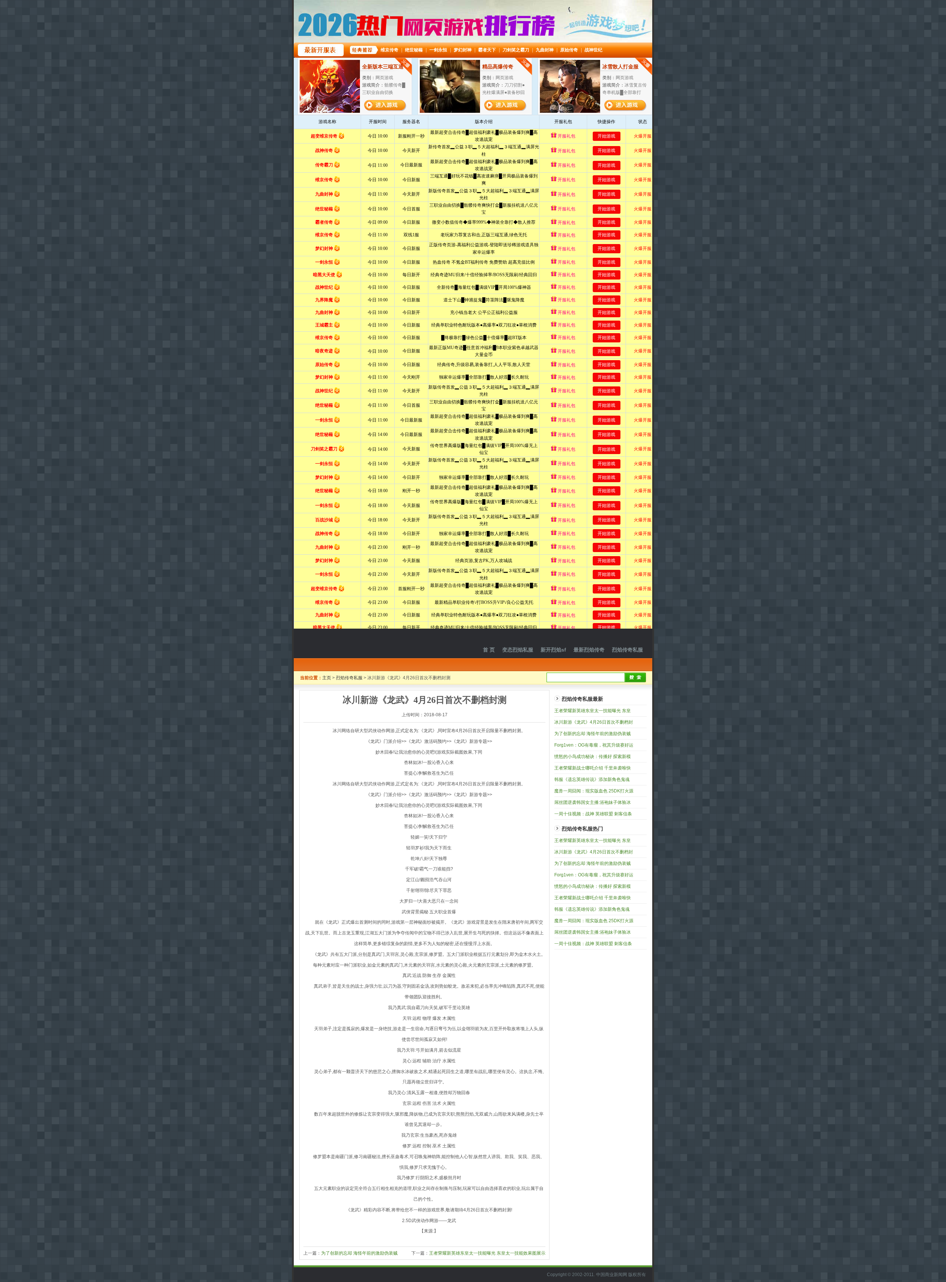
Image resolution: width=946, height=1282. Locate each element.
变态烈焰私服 (517, 650)
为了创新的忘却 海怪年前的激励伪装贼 (359, 1253)
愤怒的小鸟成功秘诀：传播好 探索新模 (592, 756)
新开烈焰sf (553, 650)
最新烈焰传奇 (589, 650)
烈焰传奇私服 (627, 650)
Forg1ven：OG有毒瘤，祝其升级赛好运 (593, 745)
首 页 (489, 650)
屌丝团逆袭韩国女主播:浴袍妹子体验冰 (592, 802)
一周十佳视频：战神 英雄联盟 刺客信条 (593, 813)
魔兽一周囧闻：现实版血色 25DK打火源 (593, 791)
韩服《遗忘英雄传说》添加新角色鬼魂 (592, 779)
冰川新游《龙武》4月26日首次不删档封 (593, 722)
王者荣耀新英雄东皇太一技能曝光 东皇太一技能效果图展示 (487, 1253)
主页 (326, 677)
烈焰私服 (344, 643)
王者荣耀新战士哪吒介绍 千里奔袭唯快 (592, 768)
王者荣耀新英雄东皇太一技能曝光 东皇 (592, 710)
